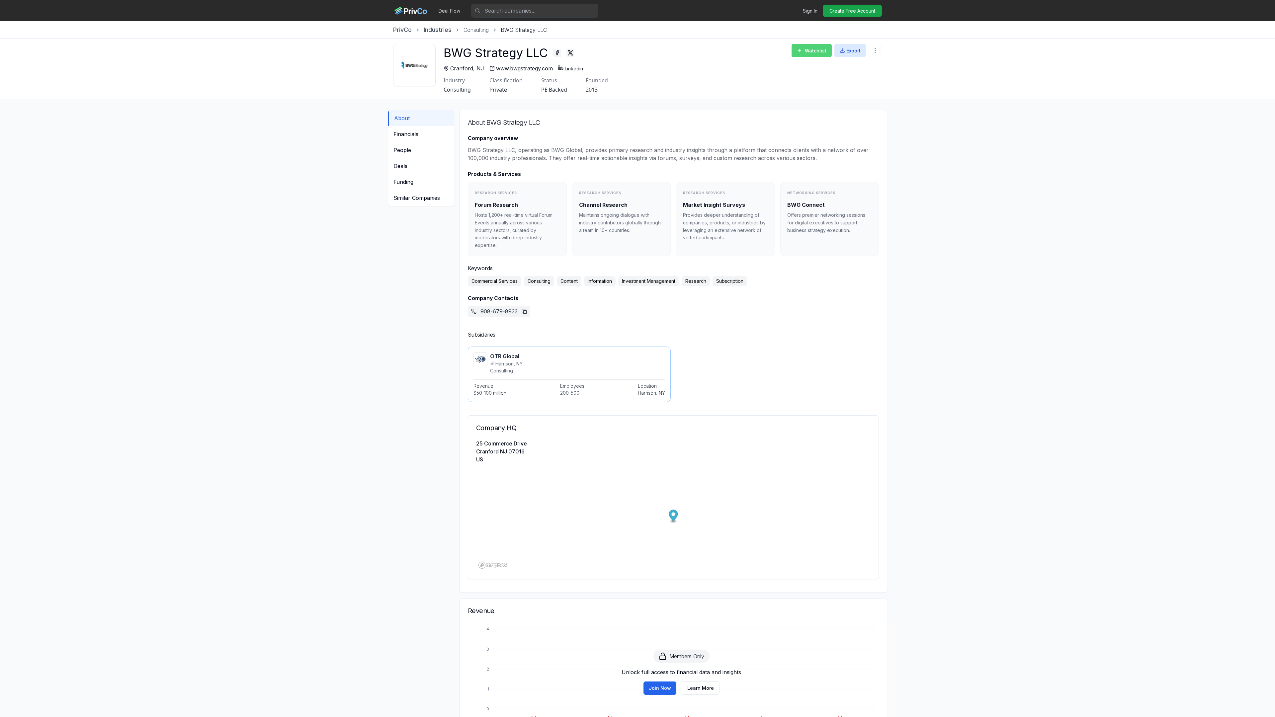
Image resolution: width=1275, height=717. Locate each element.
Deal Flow (449, 11)
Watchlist (815, 50)
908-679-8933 (499, 311)
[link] (524, 30)
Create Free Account (852, 11)
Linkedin (574, 68)
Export (853, 50)
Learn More (700, 688)
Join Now (660, 688)
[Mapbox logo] (492, 565)
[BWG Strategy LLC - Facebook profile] (557, 53)
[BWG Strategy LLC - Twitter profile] (570, 53)
